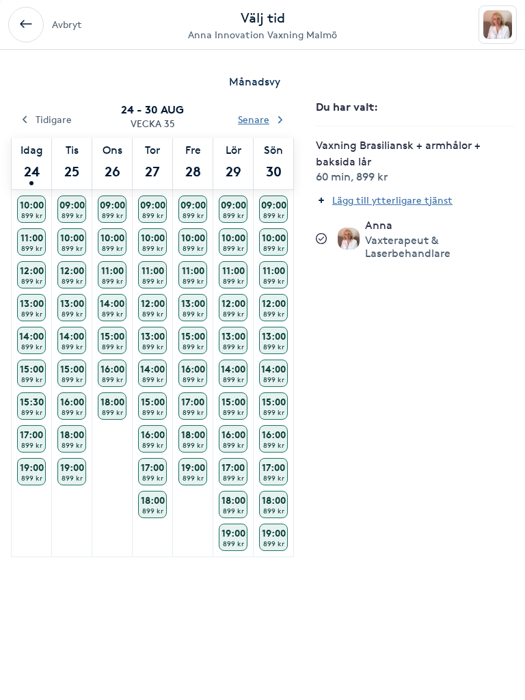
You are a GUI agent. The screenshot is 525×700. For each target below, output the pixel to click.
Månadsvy (254, 81)
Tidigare (54, 119)
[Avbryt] (26, 24)
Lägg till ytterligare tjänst (392, 200)
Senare (253, 119)
